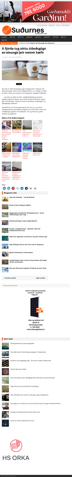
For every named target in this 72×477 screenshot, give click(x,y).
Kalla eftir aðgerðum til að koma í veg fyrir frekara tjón (28, 237)
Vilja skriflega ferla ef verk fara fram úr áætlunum (26, 244)
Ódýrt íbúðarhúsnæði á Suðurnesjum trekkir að (27, 133)
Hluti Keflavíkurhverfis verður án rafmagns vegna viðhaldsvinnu (29, 395)
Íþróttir (21, 37)
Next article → (41, 278)
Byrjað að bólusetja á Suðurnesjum (21, 252)
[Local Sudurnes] (36, 30)
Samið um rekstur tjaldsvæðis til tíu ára (22, 421)
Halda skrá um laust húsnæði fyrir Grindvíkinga (24, 386)
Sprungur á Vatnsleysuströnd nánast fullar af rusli (25, 412)
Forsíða (4, 37)
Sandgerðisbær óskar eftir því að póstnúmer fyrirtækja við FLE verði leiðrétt (28, 261)
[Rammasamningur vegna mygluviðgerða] (5, 224)
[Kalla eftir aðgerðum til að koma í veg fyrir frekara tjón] (5, 240)
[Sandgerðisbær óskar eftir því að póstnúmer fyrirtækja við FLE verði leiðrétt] (5, 263)
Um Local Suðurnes (42, 25)
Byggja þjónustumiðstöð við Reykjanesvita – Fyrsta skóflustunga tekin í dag (26, 214)
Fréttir (12, 37)
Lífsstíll (38, 37)
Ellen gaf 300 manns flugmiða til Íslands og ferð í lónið (27, 268)
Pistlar (55, 37)
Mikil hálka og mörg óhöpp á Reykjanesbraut (16, 154)
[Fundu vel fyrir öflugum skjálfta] (5, 208)
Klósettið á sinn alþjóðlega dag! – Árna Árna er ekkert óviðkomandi (30, 360)
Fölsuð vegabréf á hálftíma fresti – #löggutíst (6, 154)
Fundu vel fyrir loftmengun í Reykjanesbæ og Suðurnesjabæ (37, 133)
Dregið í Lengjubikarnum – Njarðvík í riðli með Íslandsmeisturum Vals (24, 229)
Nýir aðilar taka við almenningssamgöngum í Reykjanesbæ (28, 352)
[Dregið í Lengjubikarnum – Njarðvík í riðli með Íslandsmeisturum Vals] (5, 232)
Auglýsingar (51, 25)
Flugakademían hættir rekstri (37, 154)
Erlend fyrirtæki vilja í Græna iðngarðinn (22, 343)
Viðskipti (47, 37)
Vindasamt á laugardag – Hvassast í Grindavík (25, 155)
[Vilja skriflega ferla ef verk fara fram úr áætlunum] (5, 247)
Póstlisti (58, 25)
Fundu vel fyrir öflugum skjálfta (20, 205)
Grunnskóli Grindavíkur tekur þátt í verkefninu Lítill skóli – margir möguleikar (6, 135)
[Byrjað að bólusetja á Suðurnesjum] (5, 255)
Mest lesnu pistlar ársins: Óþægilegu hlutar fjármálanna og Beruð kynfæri (32, 378)
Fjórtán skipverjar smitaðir (18, 369)
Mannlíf (29, 37)
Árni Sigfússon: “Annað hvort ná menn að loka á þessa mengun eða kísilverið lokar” (35, 403)
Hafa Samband (65, 25)
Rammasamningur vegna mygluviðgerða (23, 221)
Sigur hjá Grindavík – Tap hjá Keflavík (21, 197)
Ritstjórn (19, 57)
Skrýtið (4, 40)
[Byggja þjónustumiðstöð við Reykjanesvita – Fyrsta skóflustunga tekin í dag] (5, 216)
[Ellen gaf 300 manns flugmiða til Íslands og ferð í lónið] (5, 271)
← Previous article (9, 278)
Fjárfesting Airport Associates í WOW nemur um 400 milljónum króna (6, 176)
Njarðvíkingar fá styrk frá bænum (16, 131)
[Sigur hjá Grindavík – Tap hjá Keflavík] (5, 200)
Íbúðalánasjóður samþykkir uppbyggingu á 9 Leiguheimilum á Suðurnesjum (16, 175)
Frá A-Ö (63, 37)
